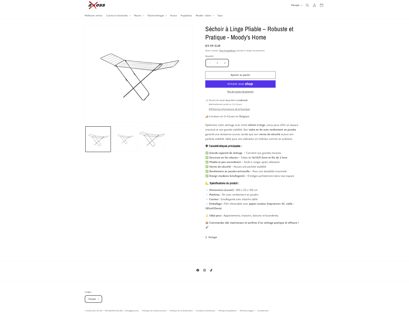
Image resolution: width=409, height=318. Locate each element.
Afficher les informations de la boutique (229, 109)
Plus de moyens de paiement (240, 91)
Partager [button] (212, 237)
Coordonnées (263, 311)
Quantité (209, 56)
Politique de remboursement (154, 311)
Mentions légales (247, 311)
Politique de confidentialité (181, 311)
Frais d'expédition (227, 50)
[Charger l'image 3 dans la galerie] (152, 139)
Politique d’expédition (227, 311)
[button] (118, 15)
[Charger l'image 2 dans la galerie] (125, 139)
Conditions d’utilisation (205, 311)
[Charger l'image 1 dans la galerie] (98, 139)
